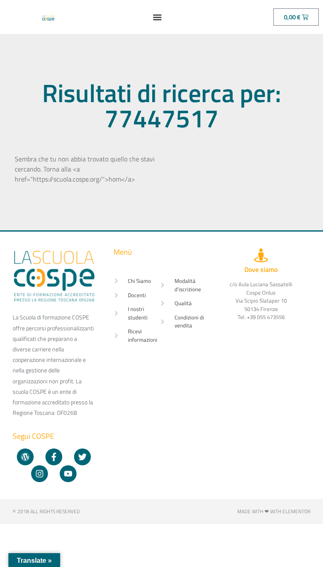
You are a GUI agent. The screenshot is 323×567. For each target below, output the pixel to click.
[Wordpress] (25, 456)
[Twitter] (82, 456)
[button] (157, 17)
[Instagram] (39, 473)
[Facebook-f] (53, 456)
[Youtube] (68, 473)
